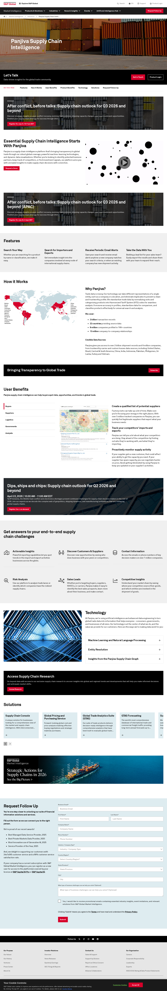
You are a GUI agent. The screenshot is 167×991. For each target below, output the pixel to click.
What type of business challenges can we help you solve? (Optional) (79, 885)
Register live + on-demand (19, 509)
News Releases (50, 959)
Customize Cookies (120, 985)
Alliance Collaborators (93, 971)
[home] (4, 16)
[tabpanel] (110, 437)
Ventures (7, 963)
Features (23, 88)
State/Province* (63, 865)
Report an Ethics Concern (94, 963)
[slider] (83, 729)
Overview (48, 955)
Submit (63, 919)
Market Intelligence (16, 16)
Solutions (30, 16)
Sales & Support (91, 955)
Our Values (7, 955)
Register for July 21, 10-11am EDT (21, 124)
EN (132, 3)
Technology (83, 88)
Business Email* (63, 805)
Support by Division (92, 959)
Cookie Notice (67, 989)
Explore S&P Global (30, 3)
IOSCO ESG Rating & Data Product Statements (143, 971)
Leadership (130, 963)
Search (122, 3)
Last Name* (114, 815)
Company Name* (63, 825)
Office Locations (91, 967)
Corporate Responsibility (135, 959)
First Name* (62, 815)
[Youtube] (93, 939)
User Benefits (51, 88)
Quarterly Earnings (51, 963)
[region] (83, 985)
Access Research (15, 689)
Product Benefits (67, 88)
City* (59, 875)
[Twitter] (79, 939)
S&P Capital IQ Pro (21, 872)
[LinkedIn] (97, 939)
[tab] (30, 406)
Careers (129, 955)
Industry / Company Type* (66, 845)
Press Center (8, 967)
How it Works (36, 88)
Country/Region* (63, 855)
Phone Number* (63, 835)
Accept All (135, 985)
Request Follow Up (154, 11)
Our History (8, 959)
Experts (129, 967)
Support (143, 3)
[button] (124, 162)
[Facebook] (84, 939)
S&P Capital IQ (38, 872)
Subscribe (154, 370)
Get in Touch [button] (138, 77)
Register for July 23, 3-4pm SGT (20, 220)
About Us (7, 971)
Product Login (157, 3)
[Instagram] (88, 939)
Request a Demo (12, 168)
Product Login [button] (155, 77)
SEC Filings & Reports (52, 967)
